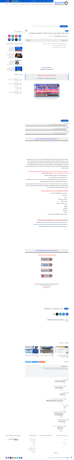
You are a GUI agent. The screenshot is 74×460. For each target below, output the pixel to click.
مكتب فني (44, 4)
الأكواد (33, 4)
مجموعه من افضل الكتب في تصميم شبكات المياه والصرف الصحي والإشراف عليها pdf (50, 224)
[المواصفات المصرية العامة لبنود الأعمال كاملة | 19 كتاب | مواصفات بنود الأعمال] (18, 69)
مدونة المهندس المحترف (53, 457)
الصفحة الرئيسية (49, 1)
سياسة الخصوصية (34, 1)
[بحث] (6, 4)
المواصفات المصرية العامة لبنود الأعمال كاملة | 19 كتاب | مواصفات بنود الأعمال (10, 70)
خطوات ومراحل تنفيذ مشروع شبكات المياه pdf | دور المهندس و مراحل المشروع (51, 222)
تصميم (50, 4)
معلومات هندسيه (32, 450)
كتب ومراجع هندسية (56, 308)
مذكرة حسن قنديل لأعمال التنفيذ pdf (59, 133)
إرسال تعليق (64, 366)
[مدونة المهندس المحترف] (61, 3)
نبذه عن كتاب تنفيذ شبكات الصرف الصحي (59, 45)
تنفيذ (48, 4)
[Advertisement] (37, 16)
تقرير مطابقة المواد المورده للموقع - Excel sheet (57, 124)
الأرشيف (44, 1)
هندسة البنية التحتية (47, 308)
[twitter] (10, 1)
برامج (40, 4)
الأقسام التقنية (15, 4)
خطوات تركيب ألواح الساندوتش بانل (47, 356)
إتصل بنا (40, 1)
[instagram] (8, 1)
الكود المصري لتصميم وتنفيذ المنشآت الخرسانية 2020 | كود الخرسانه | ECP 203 (10, 63)
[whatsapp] (14, 1)
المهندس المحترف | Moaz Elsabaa (60, 36)
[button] (63, 314)
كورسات (36, 4)
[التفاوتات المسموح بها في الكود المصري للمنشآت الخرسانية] (18, 55)
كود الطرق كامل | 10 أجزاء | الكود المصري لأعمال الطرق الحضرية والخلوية (53, 226)
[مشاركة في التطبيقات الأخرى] (53, 314)
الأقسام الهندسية (24, 4)
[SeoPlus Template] (67, 458)
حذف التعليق (61, 389)
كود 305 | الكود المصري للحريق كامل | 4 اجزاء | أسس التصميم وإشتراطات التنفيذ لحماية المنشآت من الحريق (10, 50)
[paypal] (20, 1)
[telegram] (16, 1)
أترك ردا (16, 80)
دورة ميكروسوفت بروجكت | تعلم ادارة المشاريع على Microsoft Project (46, 26)
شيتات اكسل (32, 446)
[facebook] (6, 1)
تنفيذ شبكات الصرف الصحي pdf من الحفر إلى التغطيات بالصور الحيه (54, 43)
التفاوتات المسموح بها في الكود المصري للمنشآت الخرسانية (10, 57)
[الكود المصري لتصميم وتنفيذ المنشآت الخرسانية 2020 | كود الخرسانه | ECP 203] (18, 62)
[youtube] (12, 1)
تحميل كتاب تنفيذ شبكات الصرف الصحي (59, 47)
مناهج (30, 4)
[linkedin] (18, 1)
